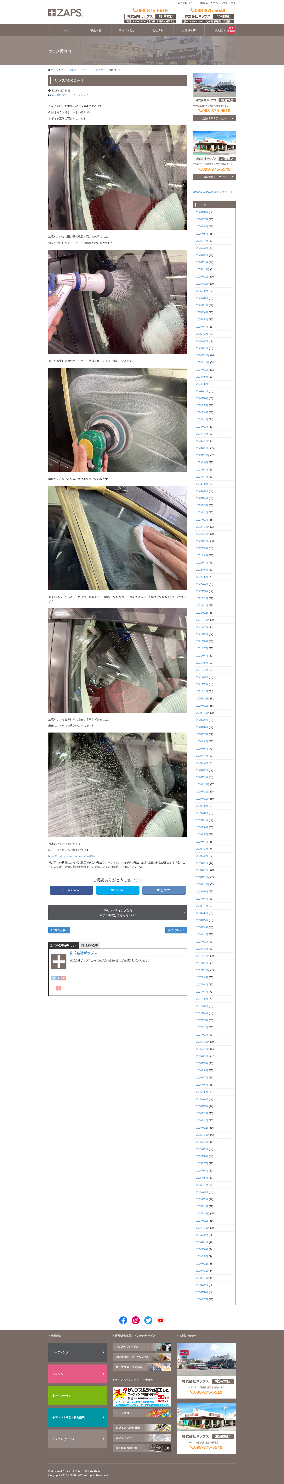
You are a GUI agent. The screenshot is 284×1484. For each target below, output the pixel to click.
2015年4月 (202, 1185)
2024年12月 (202, 355)
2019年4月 (202, 841)
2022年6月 (202, 570)
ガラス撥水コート (71, 70)
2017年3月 (202, 1020)
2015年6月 (202, 1170)
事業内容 (95, 30)
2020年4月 (202, 756)
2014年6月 (202, 1249)
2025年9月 (202, 291)
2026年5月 (202, 233)
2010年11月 (202, 1271)
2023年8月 (202, 469)
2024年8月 (202, 384)
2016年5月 (202, 1092)
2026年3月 (202, 248)
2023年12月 (202, 441)
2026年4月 (202, 241)
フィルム (57, 1374)
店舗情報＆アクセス (214, 118)
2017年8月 (202, 984)
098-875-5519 (216, 110)
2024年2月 (202, 426)
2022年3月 (202, 591)
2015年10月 (202, 1142)
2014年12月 (202, 1213)
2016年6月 (202, 1085)
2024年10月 (202, 369)
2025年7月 (202, 305)
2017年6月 (202, 999)
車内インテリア (61, 1395)
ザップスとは (127, 30)
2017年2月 (202, 1027)
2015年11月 (202, 1135)
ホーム (65, 30)
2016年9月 (202, 1063)
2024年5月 (202, 405)
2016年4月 (202, 1099)
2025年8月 (202, 298)
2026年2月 (202, 255)
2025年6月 (202, 312)
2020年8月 (202, 727)
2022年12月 (202, 527)
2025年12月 (202, 269)
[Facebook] (58, 978)
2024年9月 (202, 377)
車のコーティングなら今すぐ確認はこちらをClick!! (117, 913)
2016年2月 (202, 1113)
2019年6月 (202, 827)
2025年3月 (202, 334)
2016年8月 (202, 1070)
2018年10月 (202, 884)
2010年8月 (202, 1292)
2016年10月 (202, 1056)
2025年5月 (202, 319)
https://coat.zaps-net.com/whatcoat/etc (71, 856)
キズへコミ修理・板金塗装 (68, 1417)
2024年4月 (202, 412)
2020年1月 (202, 777)
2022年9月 (202, 548)
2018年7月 (202, 906)
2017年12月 (202, 956)
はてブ (165, 890)
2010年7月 (202, 1299)
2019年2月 (202, 856)
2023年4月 (202, 498)
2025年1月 (202, 348)
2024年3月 (202, 419)
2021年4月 (202, 670)
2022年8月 (202, 555)
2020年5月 (202, 748)
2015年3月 (202, 1192)
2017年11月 (202, 963)
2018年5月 (202, 920)
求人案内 (220, 30)
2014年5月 (202, 1256)
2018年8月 (202, 898)
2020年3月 (202, 763)
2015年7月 (202, 1163)
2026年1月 (202, 262)
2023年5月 (202, 491)
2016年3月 (202, 1106)
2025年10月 (202, 284)
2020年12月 (202, 698)
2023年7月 (202, 477)
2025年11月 (202, 276)
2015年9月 (202, 1149)
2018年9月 (202, 891)
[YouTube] (58, 988)
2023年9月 (202, 462)
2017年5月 (202, 1006)
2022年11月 (202, 534)
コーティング (90, 70)
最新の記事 (91, 945)
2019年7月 (202, 820)
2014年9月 (202, 1235)
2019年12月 (202, 784)
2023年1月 (202, 519)
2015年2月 (202, 1199)
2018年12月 (202, 870)
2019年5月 (202, 834)
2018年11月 (202, 877)
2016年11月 (202, 1049)
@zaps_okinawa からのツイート (213, 191)
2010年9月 (202, 1285)
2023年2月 (202, 512)
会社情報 (157, 30)
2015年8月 (202, 1156)
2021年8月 (202, 641)
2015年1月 (202, 1206)
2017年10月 (202, 970)
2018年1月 (202, 949)
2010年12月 (202, 1263)
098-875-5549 (216, 169)
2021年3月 (202, 677)
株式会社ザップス (83, 953)
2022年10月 (202, 541)
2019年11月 (202, 791)
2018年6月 (202, 913)
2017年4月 (202, 1013)
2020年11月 (202, 705)
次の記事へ (175, 930)
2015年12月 (202, 1127)
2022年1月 (202, 605)
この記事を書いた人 (65, 945)
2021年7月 (202, 648)
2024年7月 (202, 391)
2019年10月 (202, 799)
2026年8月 (202, 212)
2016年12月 (202, 1042)
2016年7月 (202, 1077)
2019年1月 (202, 863)
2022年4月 (202, 584)
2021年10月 (202, 627)
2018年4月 (202, 927)
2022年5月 (202, 577)
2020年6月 (202, 741)
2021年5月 (202, 663)
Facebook (72, 890)
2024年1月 (202, 434)
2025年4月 (202, 326)
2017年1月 (202, 1034)
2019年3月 (202, 849)
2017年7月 (202, 991)
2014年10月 (202, 1228)
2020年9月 (202, 720)
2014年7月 (202, 1242)
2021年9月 (202, 634)
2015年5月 (202, 1178)
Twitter (119, 890)
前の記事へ (61, 930)
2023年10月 (202, 455)
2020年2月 (202, 770)
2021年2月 (202, 684)
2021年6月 (202, 655)
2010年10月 (202, 1278)
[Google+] (63, 978)
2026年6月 (202, 226)
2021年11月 (202, 620)
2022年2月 (202, 598)
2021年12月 (202, 612)
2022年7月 (202, 562)
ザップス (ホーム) (63, 1438)
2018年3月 (202, 934)
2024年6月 (202, 398)
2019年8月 (202, 813)
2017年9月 (202, 977)
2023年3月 (202, 505)
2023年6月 (202, 484)
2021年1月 (202, 691)
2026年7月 (202, 219)
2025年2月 (202, 341)
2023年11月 (202, 448)
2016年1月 (202, 1120)
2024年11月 (202, 362)
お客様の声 (189, 30)
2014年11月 (202, 1220)
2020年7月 (202, 734)
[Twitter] (53, 978)
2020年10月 (202, 713)
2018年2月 (202, 941)
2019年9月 (202, 806)
